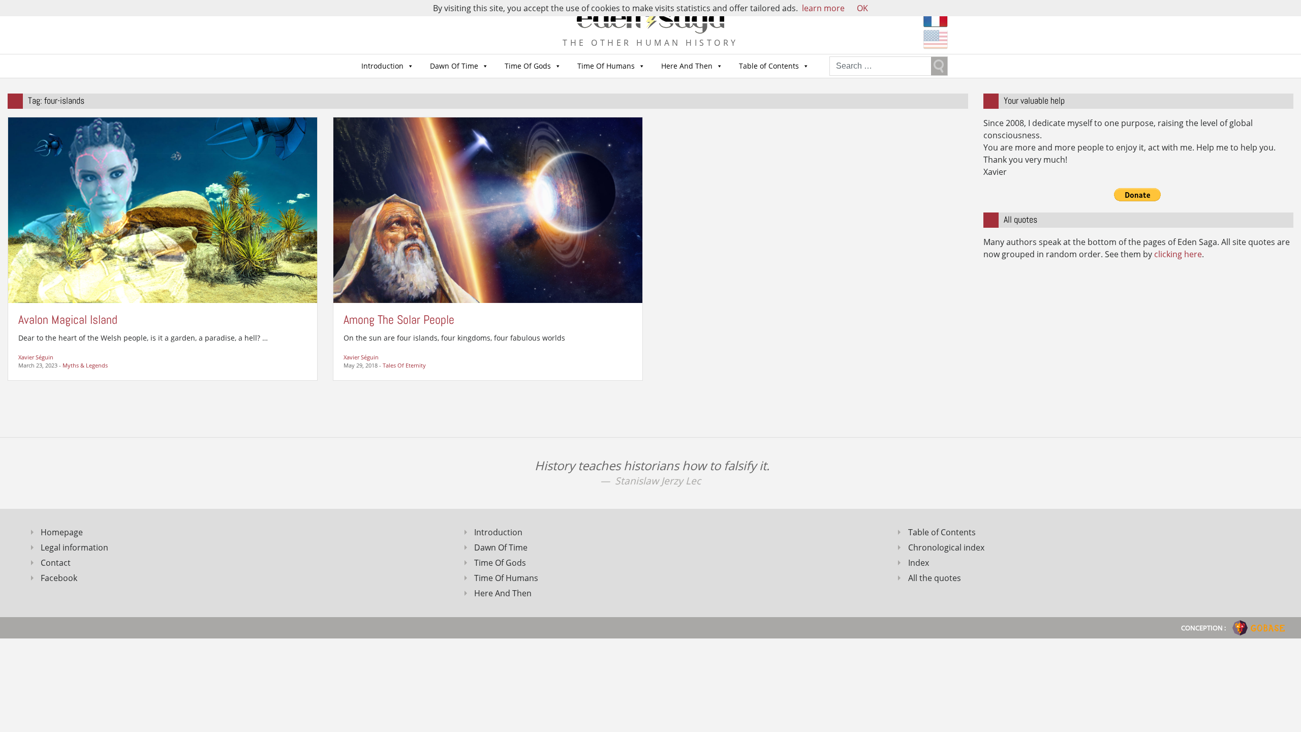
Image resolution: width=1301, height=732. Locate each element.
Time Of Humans (606, 66)
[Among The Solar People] (487, 209)
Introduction (382, 66)
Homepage (62, 532)
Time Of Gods (528, 66)
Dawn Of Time (454, 66)
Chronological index (946, 547)
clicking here (1178, 254)
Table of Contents (769, 66)
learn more (823, 8)
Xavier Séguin (35, 357)
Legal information (74, 547)
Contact (56, 562)
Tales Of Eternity (404, 365)
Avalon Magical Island (67, 319)
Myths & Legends (85, 365)
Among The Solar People (399, 319)
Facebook (59, 578)
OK (862, 8)
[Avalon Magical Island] (162, 209)
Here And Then (687, 66)
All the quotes (934, 578)
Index (918, 562)
